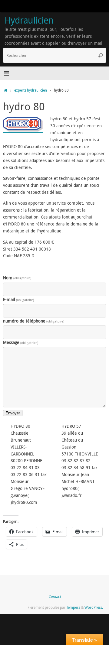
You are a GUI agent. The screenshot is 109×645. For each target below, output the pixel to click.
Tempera (73, 607)
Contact (54, 596)
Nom (17, 277)
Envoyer (12, 413)
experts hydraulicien (30, 90)
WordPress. (93, 607)
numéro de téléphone (33, 321)
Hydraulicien (29, 20)
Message (20, 342)
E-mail (18, 299)
